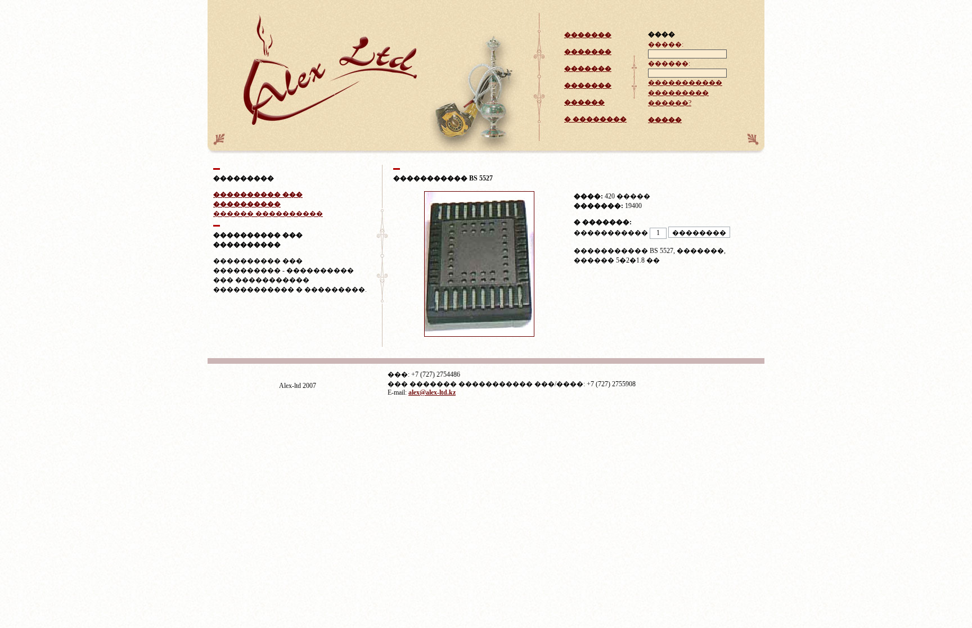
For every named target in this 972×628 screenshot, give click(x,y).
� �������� (595, 119)
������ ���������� (268, 214)
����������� (685, 83)
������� (587, 35)
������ (584, 102)
